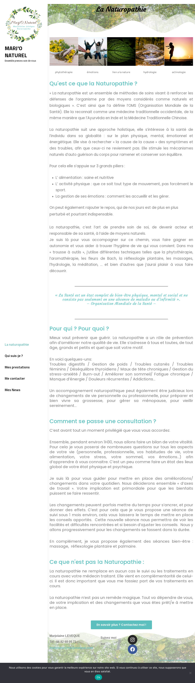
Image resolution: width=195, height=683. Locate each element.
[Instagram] (132, 639)
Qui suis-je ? (14, 355)
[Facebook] (132, 649)
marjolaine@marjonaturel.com (71, 647)
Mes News (12, 389)
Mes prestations (17, 367)
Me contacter (15, 378)
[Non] (190, 673)
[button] (53, 57)
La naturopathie (17, 344)
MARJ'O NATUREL (16, 51)
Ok (98, 677)
